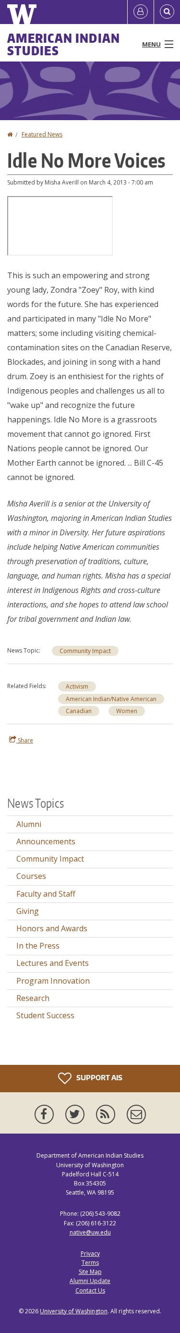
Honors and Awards (51, 928)
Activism (77, 686)
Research (32, 998)
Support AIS (98, 1078)
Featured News (42, 134)
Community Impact (85, 651)
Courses (31, 876)
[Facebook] (46, 1114)
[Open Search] (167, 12)
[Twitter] (76, 1114)
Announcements (45, 841)
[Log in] (141, 12)
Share (24, 740)
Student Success (45, 1015)
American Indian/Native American (111, 699)
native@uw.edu (90, 1232)
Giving (27, 911)
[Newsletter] (136, 1114)
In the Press (38, 945)
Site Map (90, 1272)
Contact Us (90, 1290)
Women (126, 711)
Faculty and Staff (45, 894)
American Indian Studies (63, 44)
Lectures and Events (52, 963)
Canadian (79, 711)
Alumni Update (90, 1281)
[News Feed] (107, 1114)
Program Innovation (53, 980)
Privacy (90, 1253)
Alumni (28, 824)
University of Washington (74, 1311)
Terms (90, 1263)
